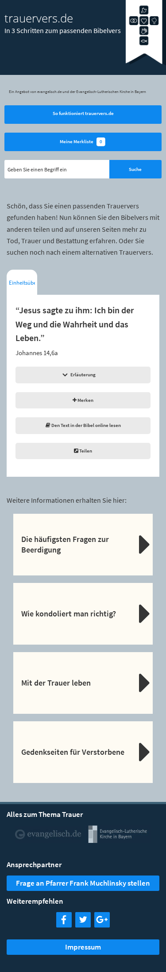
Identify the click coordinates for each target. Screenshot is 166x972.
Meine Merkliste (81, 141)
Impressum (83, 947)
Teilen (85, 451)
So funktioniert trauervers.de (83, 113)
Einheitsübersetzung (22, 282)
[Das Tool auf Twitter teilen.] (83, 924)
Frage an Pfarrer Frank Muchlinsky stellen (83, 883)
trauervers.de (38, 18)
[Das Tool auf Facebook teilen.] (64, 924)
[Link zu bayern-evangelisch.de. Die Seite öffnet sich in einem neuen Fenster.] (118, 840)
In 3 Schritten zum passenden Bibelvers (62, 30)
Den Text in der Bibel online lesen (85, 425)
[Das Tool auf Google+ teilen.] (102, 924)
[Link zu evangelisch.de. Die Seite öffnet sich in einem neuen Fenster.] (48, 840)
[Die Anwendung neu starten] (146, 63)
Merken (85, 400)
